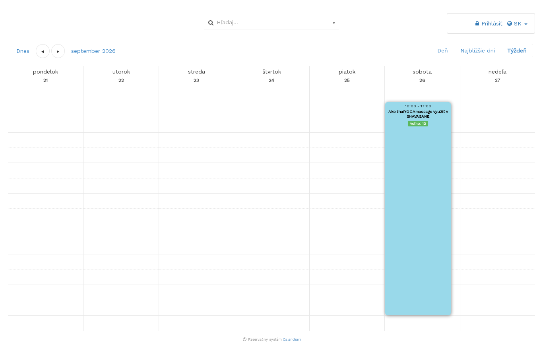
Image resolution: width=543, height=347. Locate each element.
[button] (42, 51)
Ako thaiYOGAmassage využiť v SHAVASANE (418, 113)
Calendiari (292, 339)
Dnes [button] (22, 51)
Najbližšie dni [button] (477, 50)
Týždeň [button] (517, 50)
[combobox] (270, 22)
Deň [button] (442, 50)
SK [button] (519, 23)
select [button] (334, 23)
